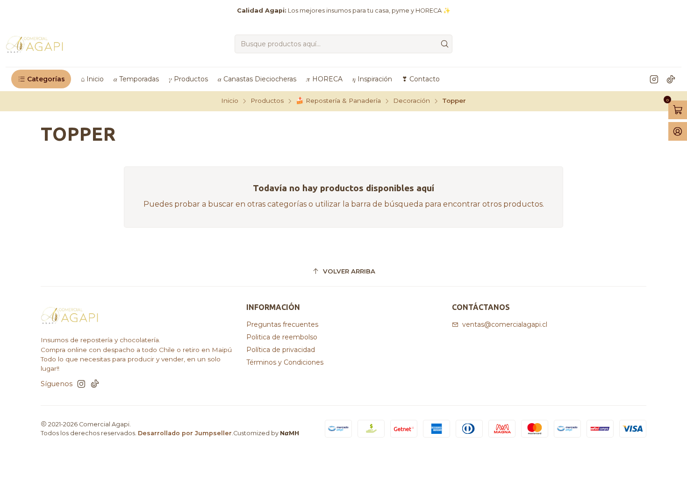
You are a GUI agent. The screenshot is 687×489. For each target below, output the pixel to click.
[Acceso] (677, 131)
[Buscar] (444, 44)
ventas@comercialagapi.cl (504, 324)
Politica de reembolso (281, 337)
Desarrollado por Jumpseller (185, 433)
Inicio (229, 101)
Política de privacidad (280, 349)
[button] (41, 79)
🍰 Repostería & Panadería (338, 101)
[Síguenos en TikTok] (671, 79)
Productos (267, 101)
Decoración (411, 101)
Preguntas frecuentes (282, 324)
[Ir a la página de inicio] (35, 44)
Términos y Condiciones (284, 362)
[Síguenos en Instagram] (654, 79)
